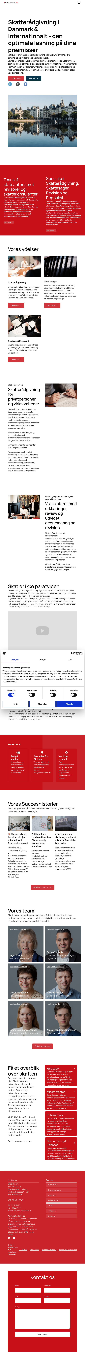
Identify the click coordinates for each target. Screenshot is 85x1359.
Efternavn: (47, 1286)
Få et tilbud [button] (16, 78)
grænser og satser (23, 1141)
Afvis (16, 704)
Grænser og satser (54, 1190)
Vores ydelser (52, 1185)
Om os (50, 1206)
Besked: (17, 1307)
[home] (11, 2)
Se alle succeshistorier (42, 887)
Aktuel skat (52, 1195)
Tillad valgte (42, 704)
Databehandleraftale (49, 1250)
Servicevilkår (34, 1250)
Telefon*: (47, 1296)
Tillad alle (69, 704)
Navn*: (17, 1286)
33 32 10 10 (15, 1205)
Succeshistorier (53, 1200)
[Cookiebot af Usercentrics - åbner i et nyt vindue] (72, 653)
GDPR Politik (23, 1250)
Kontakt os (33, 78)
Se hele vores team (42, 1046)
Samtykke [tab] (15, 660)
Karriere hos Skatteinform (68, 1250)
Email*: (17, 1296)
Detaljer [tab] (43, 660)
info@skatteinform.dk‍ (22, 1210)
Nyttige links (52, 1211)
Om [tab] (70, 660)
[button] (78, 2)
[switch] (32, 695)
